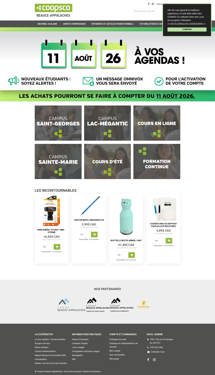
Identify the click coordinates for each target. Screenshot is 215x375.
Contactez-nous (158, 352)
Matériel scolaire (47, 24)
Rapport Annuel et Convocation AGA (50, 355)
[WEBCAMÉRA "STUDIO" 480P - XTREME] (51, 211)
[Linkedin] (154, 359)
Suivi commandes (117, 355)
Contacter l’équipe (80, 343)
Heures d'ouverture (80, 339)
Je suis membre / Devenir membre (50, 339)
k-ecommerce (108, 371)
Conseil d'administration (45, 351)
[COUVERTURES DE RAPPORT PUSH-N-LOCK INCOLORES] (163, 208)
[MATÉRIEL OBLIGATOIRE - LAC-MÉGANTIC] (107, 123)
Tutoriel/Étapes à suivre (152, 24)
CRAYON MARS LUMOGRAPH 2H (89, 220)
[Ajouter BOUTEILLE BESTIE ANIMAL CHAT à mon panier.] (131, 255)
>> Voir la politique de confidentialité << (186, 23)
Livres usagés (78, 347)
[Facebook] (148, 359)
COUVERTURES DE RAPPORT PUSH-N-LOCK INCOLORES (163, 225)
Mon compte (114, 351)
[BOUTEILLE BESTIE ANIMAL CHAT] (126, 216)
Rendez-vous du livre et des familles (51, 363)
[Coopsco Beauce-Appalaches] (53, 10)
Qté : (45, 247)
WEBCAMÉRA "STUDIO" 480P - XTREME (51, 231)
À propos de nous (42, 343)
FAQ (74, 359)
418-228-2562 (156, 347)
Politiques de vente (117, 339)
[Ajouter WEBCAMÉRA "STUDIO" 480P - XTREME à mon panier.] (57, 247)
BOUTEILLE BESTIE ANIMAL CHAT (126, 240)
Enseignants (77, 355)
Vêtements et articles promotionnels (112, 24)
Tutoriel (159, 4)
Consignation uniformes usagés (86, 351)
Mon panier (114, 359)
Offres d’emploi (41, 347)
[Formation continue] (156, 161)
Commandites (41, 359)
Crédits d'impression (74, 24)
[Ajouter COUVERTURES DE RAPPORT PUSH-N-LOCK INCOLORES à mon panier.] (169, 241)
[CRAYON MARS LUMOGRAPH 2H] (89, 206)
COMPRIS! (187, 29)
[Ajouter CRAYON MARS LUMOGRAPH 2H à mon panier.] (94, 234)
